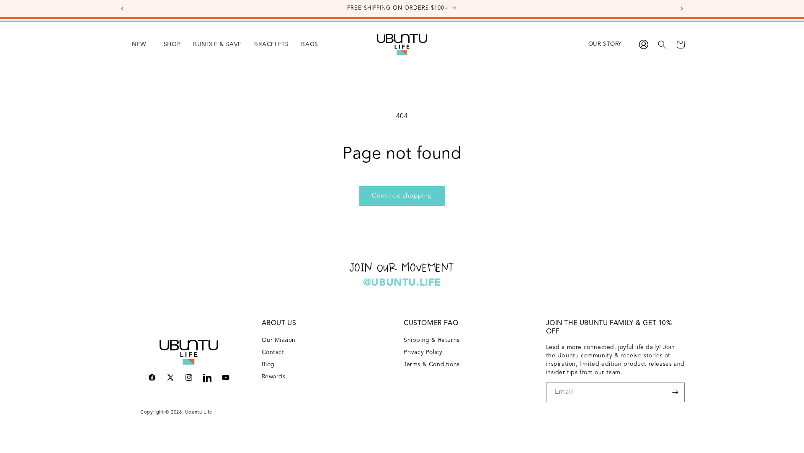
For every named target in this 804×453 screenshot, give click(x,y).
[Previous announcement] (122, 8)
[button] (165, 44)
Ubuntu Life (198, 412)
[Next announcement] (682, 8)
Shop (172, 44)
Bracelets (271, 44)
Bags (309, 44)
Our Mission (279, 340)
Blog (268, 364)
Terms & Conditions (432, 364)
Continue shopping (402, 196)
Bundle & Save (217, 44)
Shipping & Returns (432, 340)
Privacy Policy (423, 352)
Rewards (274, 377)
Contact (273, 352)
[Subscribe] (675, 392)
